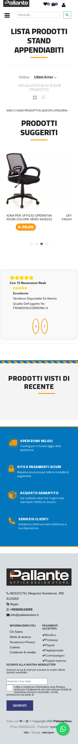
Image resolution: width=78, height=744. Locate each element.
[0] (45, 4)
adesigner (48, 732)
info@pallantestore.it (24, 615)
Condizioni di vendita (23, 652)
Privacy (60, 686)
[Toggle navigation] (7, 15)
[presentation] (35, 326)
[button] (31, 244)
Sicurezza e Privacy (22, 642)
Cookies (15, 647)
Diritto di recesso (20, 637)
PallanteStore (63, 721)
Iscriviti (20, 705)
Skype (14, 604)
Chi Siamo (16, 631)
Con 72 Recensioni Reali (28, 283)
